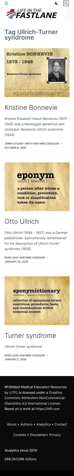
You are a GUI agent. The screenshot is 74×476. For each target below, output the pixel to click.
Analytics (43, 424)
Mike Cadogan (49, 143)
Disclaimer (38, 435)
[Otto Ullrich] (37, 186)
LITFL (13, 392)
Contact (60, 424)
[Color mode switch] (56, 3)
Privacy (55, 435)
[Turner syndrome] (37, 300)
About (11, 424)
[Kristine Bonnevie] (37, 72)
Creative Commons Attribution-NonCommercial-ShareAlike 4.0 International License (35, 397)
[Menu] (6, 3)
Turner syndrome (30, 335)
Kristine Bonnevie (31, 107)
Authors (26, 424)
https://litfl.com (48, 409)
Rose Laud (12, 257)
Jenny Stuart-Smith (19, 143)
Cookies (20, 435)
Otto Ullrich (22, 221)
